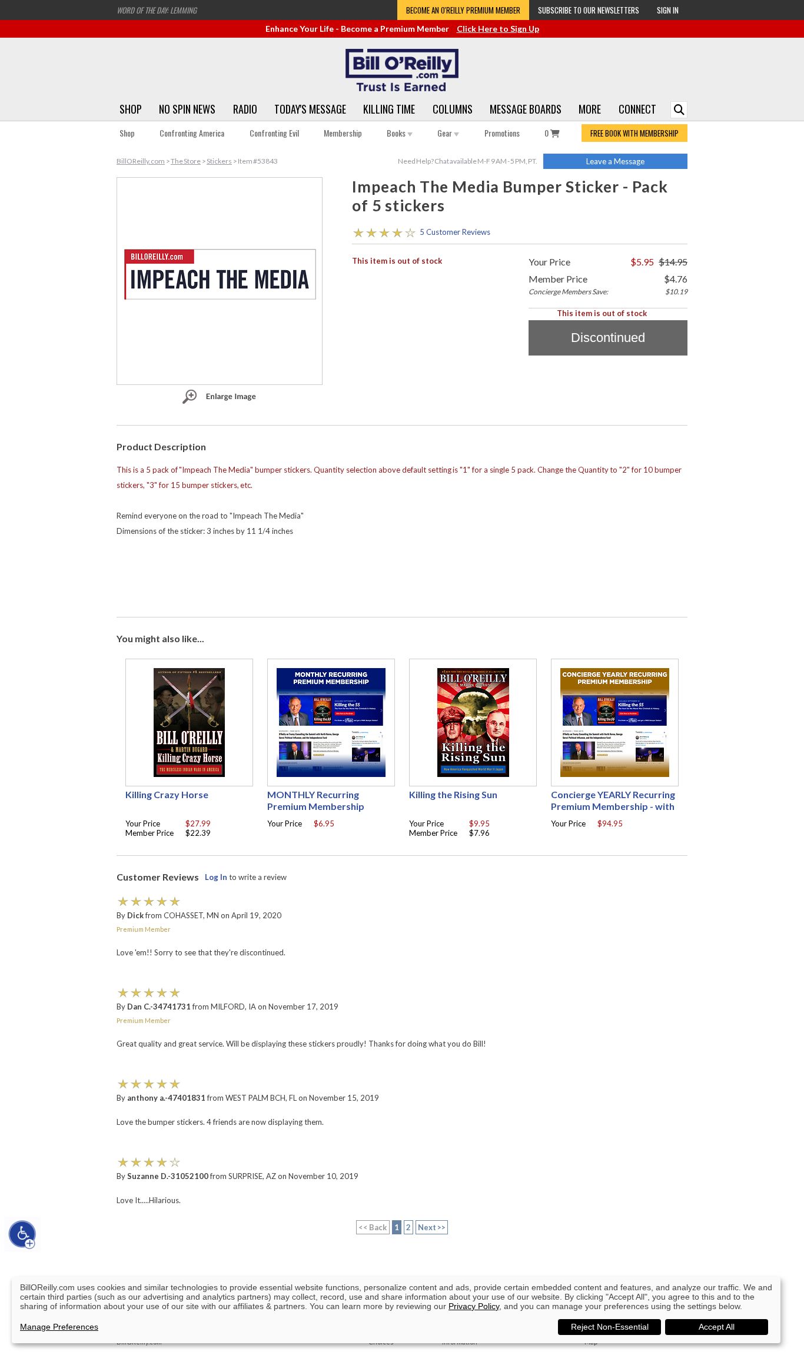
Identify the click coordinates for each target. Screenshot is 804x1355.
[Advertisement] (402, 573)
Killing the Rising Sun (453, 794)
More (590, 109)
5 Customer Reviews (455, 232)
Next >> (432, 1227)
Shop (130, 109)
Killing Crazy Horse (166, 794)
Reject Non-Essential (610, 1326)
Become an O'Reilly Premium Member (463, 10)
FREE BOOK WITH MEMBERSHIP (634, 133)
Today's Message (310, 109)
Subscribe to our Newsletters (588, 10)
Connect (637, 109)
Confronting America (192, 133)
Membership (343, 133)
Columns (453, 109)
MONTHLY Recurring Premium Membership (315, 800)
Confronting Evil (274, 133)
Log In (216, 877)
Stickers (219, 161)
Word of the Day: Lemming (157, 10)
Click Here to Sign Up (498, 29)
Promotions (502, 133)
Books (397, 133)
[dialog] (396, 1310)
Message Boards (526, 109)
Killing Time (389, 109)
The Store (186, 161)
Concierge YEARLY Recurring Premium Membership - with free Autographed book (613, 806)
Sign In (668, 10)
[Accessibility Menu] (22, 1234)
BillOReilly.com (141, 161)
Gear (445, 133)
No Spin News (187, 109)
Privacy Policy (473, 1306)
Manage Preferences (59, 1326)
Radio (245, 109)
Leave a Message (615, 161)
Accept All (717, 1326)
